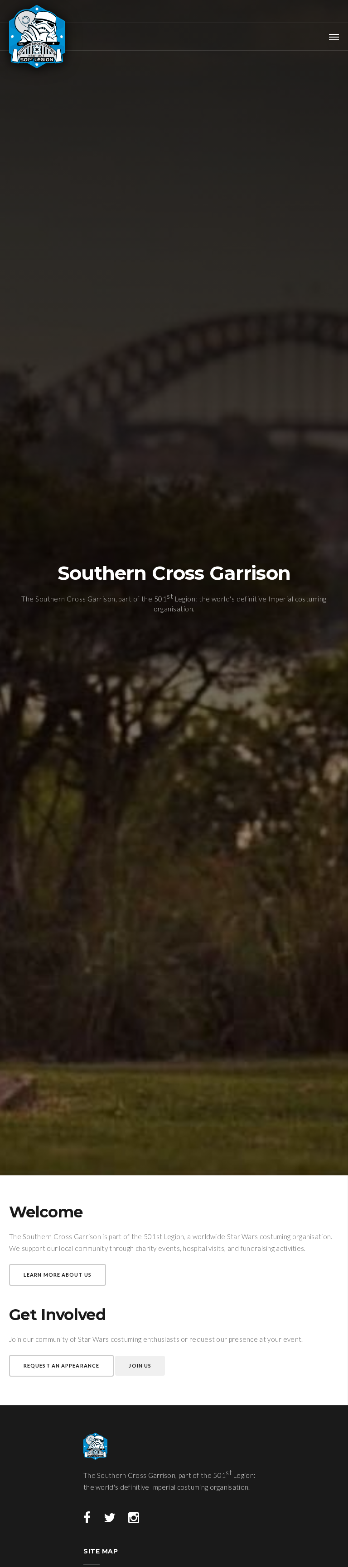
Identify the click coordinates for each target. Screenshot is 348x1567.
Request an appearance (61, 1365)
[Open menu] (334, 36)
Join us (140, 1365)
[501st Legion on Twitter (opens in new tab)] (110, 1518)
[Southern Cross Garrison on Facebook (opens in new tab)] (87, 1518)
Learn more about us (58, 1275)
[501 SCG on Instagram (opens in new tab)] (133, 1518)
